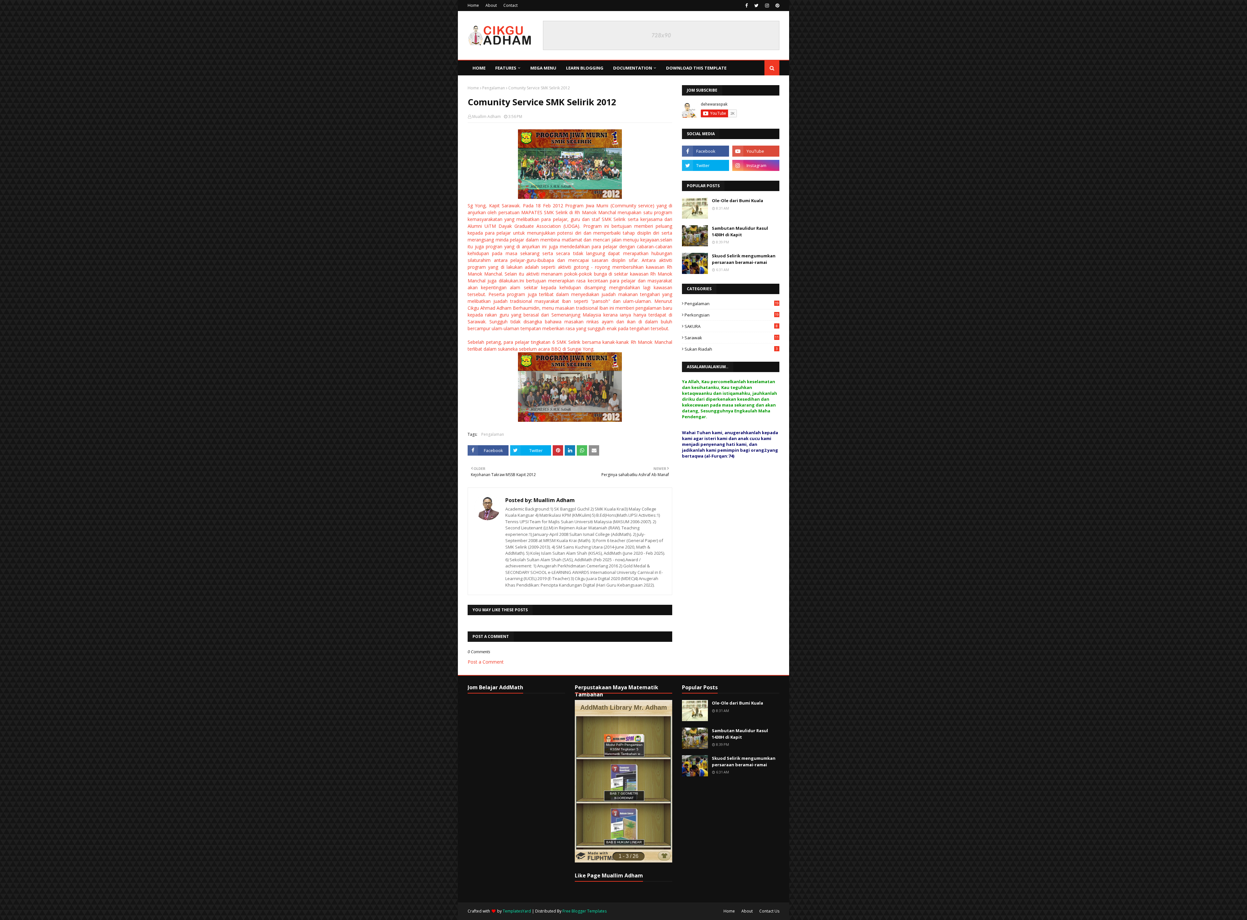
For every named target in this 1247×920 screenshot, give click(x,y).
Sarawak (732, 338)
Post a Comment (486, 662)
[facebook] (746, 5)
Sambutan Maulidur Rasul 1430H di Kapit (740, 231)
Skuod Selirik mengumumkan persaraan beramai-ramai (743, 259)
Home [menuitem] (478, 68)
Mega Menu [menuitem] (543, 68)
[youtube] (755, 151)
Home (473, 5)
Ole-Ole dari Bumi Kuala (737, 200)
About (491, 5)
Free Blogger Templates (584, 911)
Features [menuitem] (505, 68)
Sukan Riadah (731, 349)
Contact (510, 5)
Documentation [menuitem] (632, 68)
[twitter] (756, 5)
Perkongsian (732, 315)
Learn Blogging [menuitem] (584, 68)
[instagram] (767, 5)
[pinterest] (776, 5)
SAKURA (731, 326)
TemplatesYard (517, 911)
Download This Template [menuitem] (696, 68)
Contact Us (769, 911)
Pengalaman (493, 88)
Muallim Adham (486, 116)
